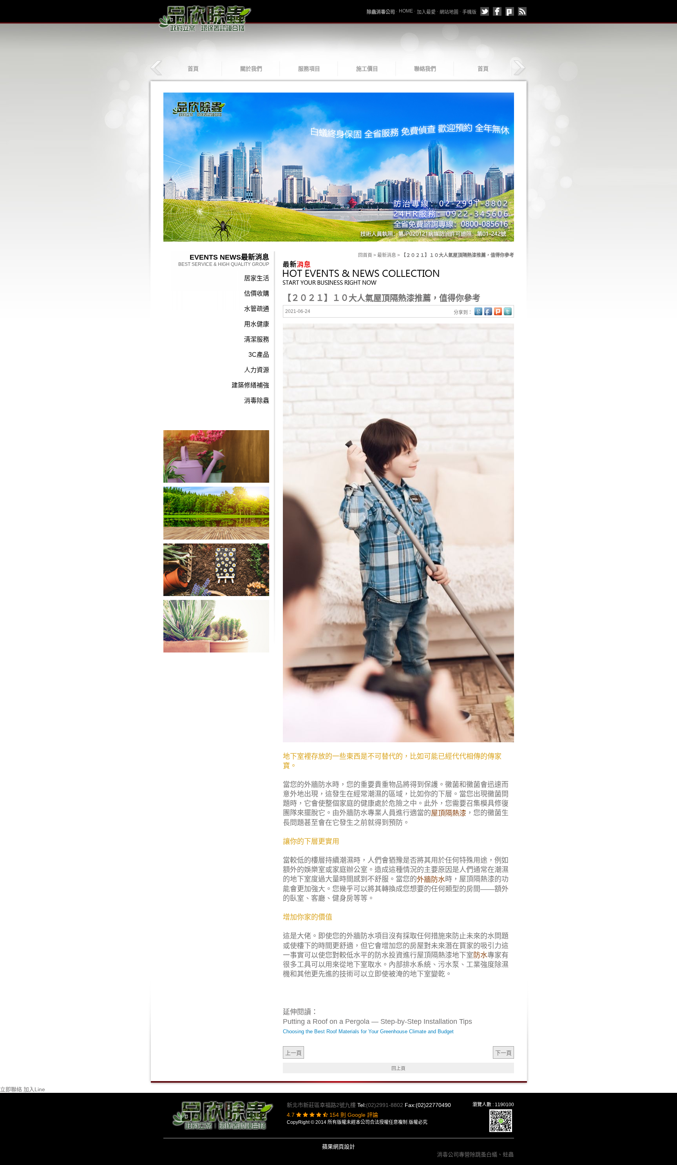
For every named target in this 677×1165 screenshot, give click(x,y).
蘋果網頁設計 (338, 1146)
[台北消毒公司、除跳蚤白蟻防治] (216, 512)
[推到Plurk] (498, 311)
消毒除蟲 (256, 400)
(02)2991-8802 (384, 1105)
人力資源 (256, 370)
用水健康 (256, 324)
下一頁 (503, 1053)
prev (157, 68)
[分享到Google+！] (478, 311)
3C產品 (258, 354)
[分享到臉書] (497, 11)
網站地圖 (449, 12)
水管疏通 (256, 308)
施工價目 (367, 68)
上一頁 (293, 1053)
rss (522, 11)
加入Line (34, 1089)
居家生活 (256, 278)
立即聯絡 (11, 1089)
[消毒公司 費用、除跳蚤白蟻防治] (216, 626)
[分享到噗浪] (509, 11)
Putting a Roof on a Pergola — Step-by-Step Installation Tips (377, 1021)
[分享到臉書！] (488, 311)
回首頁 (365, 255)
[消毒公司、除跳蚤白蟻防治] (205, 18)
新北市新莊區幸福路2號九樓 (321, 1105)
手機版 (469, 12)
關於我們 (251, 68)
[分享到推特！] (508, 311)
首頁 (193, 68)
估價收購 (256, 293)
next (519, 68)
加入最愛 (426, 12)
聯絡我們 (425, 68)
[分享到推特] (484, 11)
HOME (406, 11)
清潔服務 (256, 339)
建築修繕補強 (250, 385)
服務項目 (309, 68)
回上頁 (398, 1068)
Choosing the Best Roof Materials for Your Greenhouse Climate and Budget (368, 1031)
